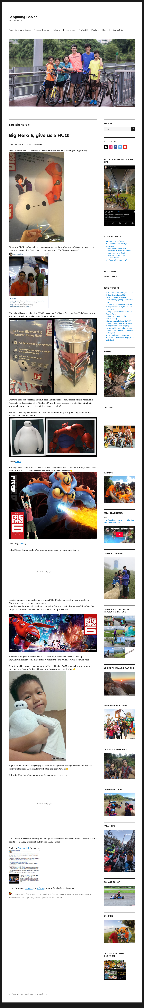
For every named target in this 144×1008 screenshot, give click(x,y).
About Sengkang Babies (19, 30)
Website (40, 888)
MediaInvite (47, 894)
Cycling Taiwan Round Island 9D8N (119, 323)
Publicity (95, 30)
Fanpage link (23, 848)
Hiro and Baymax (40, 898)
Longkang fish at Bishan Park (116, 260)
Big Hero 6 (67, 894)
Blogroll (106, 30)
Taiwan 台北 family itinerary (116, 256)
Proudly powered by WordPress (35, 994)
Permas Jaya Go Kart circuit (116, 248)
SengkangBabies (18, 894)
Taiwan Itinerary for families (116, 253)
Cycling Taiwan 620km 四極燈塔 (117, 326)
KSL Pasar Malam (112, 258)
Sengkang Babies (23, 17)
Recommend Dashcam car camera (118, 251)
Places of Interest (41, 30)
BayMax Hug (58, 894)
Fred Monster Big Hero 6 (24, 898)
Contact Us (118, 30)
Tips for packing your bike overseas (119, 328)
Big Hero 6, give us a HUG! (39, 135)
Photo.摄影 (83, 30)
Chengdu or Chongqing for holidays (119, 305)
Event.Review (69, 30)
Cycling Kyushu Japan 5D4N (116, 295)
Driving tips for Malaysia (115, 241)
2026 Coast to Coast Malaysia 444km (119, 293)
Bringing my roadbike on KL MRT (118, 321)
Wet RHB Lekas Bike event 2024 (117, 335)
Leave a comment (55, 898)
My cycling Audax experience (116, 297)
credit (18, 461)
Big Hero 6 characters (80, 894)
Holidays (56, 30)
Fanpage (29, 888)
